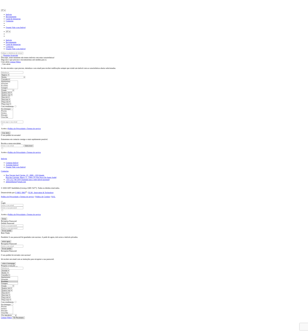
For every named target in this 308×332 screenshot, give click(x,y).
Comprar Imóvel (12, 163)
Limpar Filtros (15, 62)
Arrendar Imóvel (12, 165)
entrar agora (6, 241)
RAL (53, 197)
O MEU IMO (20, 193)
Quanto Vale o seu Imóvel (16, 27)
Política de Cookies (42, 197)
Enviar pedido (6, 231)
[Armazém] (9, 84)
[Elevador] (7, 115)
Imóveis (9, 14)
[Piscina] (7, 111)
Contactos (9, 21)
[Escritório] (9, 86)
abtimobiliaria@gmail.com (16, 182)
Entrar (4, 219)
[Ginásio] (7, 113)
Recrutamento (11, 17)
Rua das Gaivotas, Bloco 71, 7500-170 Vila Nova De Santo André (31, 177)
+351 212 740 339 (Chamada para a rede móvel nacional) (28, 180)
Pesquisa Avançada (10, 55)
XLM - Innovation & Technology (41, 193)
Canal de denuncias (13, 19)
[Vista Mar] (7, 117)
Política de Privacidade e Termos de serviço (24, 129)
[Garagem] (9, 88)
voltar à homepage (8, 263)
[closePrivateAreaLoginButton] (2, 201)
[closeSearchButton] (17, 266)
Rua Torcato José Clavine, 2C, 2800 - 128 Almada (25, 175)
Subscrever (29, 146)
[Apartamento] (9, 82)
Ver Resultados (18, 318)
